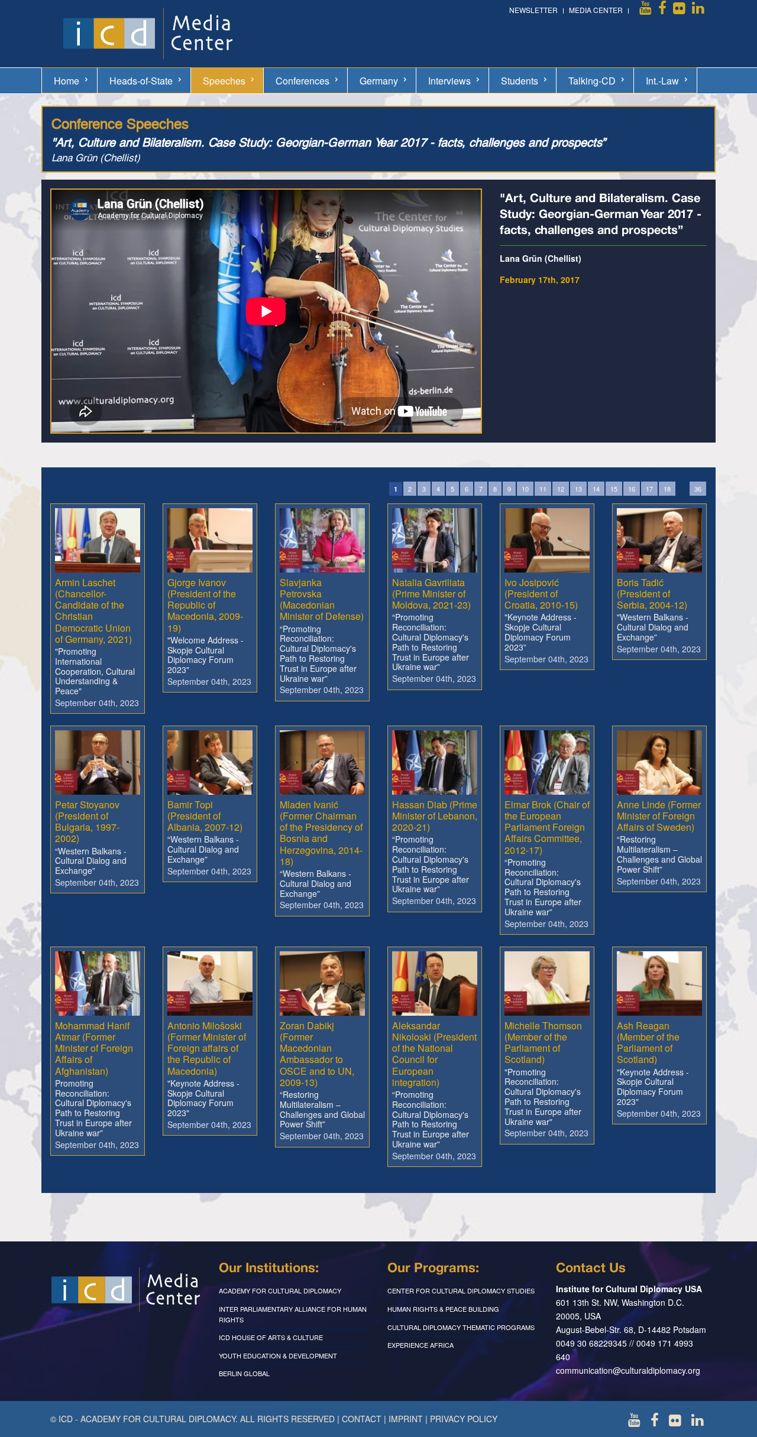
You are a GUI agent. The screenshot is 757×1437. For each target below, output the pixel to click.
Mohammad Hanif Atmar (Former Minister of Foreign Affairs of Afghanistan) (94, 1048)
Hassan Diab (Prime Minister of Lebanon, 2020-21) (434, 816)
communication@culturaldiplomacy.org (628, 1370)
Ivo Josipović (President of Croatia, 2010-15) (541, 594)
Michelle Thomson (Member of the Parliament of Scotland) (543, 1043)
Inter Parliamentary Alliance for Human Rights (293, 1314)
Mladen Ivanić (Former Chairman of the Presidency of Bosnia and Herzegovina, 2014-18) (321, 833)
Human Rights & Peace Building (443, 1309)
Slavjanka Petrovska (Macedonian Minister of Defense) (322, 599)
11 (542, 488)
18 (667, 488)
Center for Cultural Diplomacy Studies (461, 1290)
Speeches (224, 80)
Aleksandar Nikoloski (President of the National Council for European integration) (434, 1054)
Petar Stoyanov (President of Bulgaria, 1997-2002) (87, 822)
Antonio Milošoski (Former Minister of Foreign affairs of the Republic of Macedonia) (206, 1048)
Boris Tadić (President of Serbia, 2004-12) (652, 594)
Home (66, 80)
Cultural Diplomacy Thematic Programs (461, 1327)
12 (560, 488)
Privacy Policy (463, 1419)
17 (649, 488)
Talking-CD (592, 80)
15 (613, 488)
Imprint (406, 1419)
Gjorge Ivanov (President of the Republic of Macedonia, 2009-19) (205, 605)
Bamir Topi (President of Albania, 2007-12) (204, 816)
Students (519, 80)
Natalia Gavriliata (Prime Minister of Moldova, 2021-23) (431, 594)
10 (525, 488)
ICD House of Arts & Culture (271, 1337)
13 (578, 488)
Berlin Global (244, 1373)
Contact (361, 1419)
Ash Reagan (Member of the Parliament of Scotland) (648, 1043)
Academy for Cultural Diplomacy (280, 1290)
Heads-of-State (141, 80)
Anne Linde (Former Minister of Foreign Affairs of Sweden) (659, 816)
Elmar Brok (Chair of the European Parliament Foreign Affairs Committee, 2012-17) (547, 827)
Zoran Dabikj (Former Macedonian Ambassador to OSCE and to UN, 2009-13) (317, 1054)
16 (631, 488)
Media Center (596, 10)
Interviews (449, 80)
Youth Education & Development (278, 1355)
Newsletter (533, 10)
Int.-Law (662, 80)
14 (596, 488)
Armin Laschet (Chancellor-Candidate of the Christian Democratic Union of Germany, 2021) (93, 611)
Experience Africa (420, 1345)
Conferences (302, 80)
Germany (379, 80)
